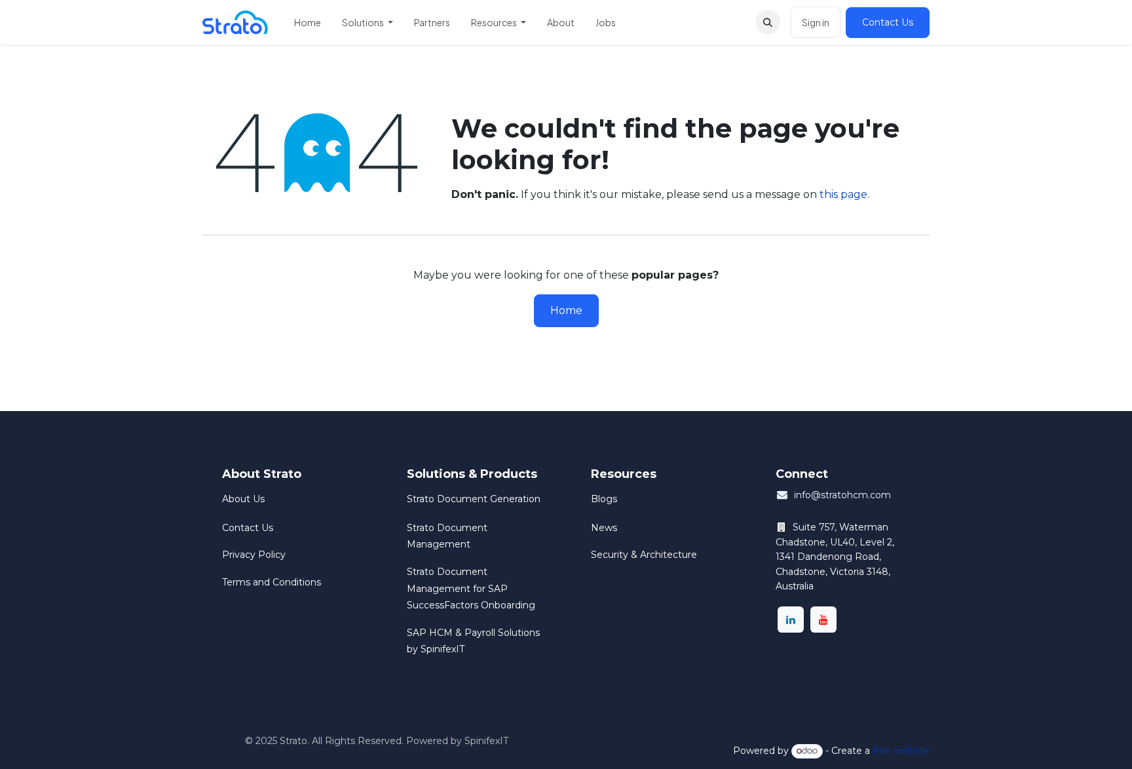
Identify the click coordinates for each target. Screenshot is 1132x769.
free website (901, 751)
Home (566, 310)
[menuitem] (307, 22)
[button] (767, 22)
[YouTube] (823, 619)
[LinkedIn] (791, 619)
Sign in (815, 22)
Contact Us (887, 22)
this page (843, 194)
